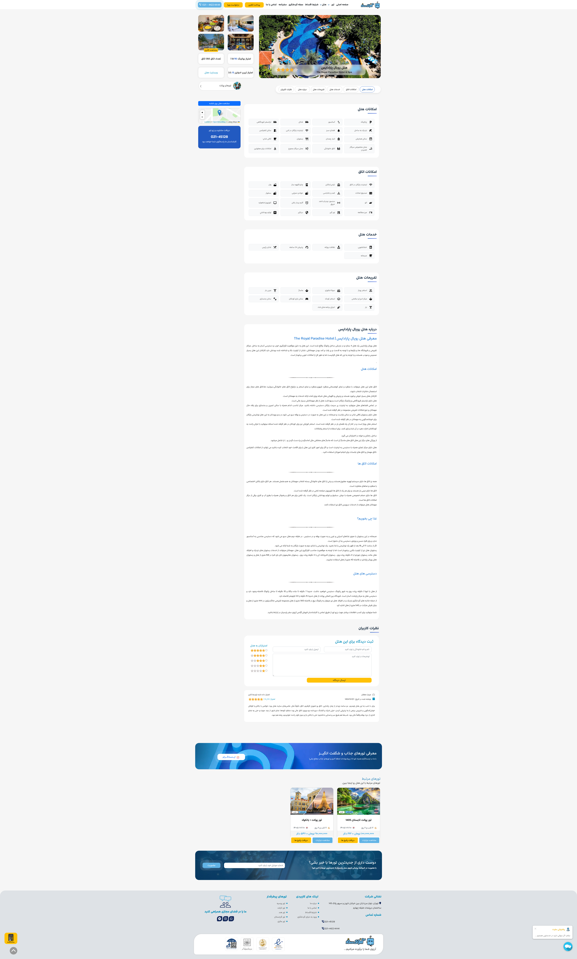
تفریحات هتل (318, 89)
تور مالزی (281, 921)
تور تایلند (281, 908)
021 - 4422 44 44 (211, 5)
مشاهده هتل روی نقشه (219, 103)
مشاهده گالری (211, 50)
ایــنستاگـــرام (229, 757)
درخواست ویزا (233, 5)
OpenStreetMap (219, 121)
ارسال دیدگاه (339, 680)
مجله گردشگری (296, 4)
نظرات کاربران (286, 89)
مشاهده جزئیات (369, 840)
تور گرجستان (279, 917)
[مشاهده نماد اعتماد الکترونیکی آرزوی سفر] (278, 944)
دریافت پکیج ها (347, 840)
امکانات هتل (367, 89)
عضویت (211, 865)
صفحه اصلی (342, 4)
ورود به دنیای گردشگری (307, 917)
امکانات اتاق (351, 89)
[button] (219, 113)
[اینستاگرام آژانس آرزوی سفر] (225, 918)
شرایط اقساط (311, 4)
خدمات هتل (335, 89)
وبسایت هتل (211, 73)
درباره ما (313, 903)
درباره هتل (302, 89)
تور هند (282, 912)
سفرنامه (283, 4)
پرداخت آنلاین (254, 5)
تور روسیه (281, 903)
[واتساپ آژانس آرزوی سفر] (231, 918)
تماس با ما (271, 4)
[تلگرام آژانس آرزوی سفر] (219, 918)
